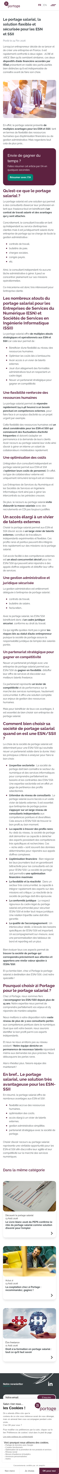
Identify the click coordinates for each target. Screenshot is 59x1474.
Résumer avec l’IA (20, 177)
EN (45, 5)
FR (39, 5)
